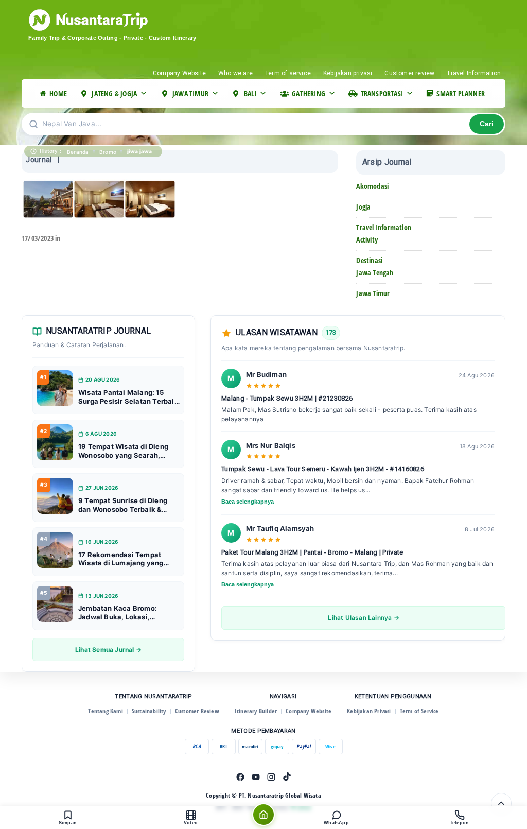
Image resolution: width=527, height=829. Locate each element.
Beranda (78, 152)
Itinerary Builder (256, 710)
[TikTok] (286, 777)
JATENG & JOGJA (114, 93)
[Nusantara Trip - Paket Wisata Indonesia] (127, 20)
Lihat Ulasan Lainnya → (363, 617)
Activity (367, 240)
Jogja (363, 207)
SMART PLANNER (460, 93)
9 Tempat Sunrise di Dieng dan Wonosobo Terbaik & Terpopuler (122, 505)
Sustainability (149, 710)
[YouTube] (255, 777)
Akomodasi (372, 186)
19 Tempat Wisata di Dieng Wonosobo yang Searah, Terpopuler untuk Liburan (123, 451)
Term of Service (419, 710)
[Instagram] (271, 777)
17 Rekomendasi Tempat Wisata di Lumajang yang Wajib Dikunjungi (121, 559)
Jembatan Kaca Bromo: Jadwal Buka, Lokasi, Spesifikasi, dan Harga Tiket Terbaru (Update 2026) (126, 612)
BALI (250, 93)
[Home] (263, 814)
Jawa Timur (373, 293)
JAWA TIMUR (190, 93)
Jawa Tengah (374, 273)
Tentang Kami (105, 710)
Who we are (235, 73)
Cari (487, 124)
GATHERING (308, 93)
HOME (58, 93)
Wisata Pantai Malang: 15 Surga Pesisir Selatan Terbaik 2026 (128, 397)
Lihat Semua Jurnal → (108, 649)
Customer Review (197, 710)
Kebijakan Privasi (369, 710)
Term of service (288, 73)
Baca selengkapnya (247, 501)
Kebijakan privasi (347, 73)
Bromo (107, 152)
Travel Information (474, 73)
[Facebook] (240, 777)
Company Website (179, 73)
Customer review (409, 73)
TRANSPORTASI (382, 93)
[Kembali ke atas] (501, 803)
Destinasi (369, 260)
